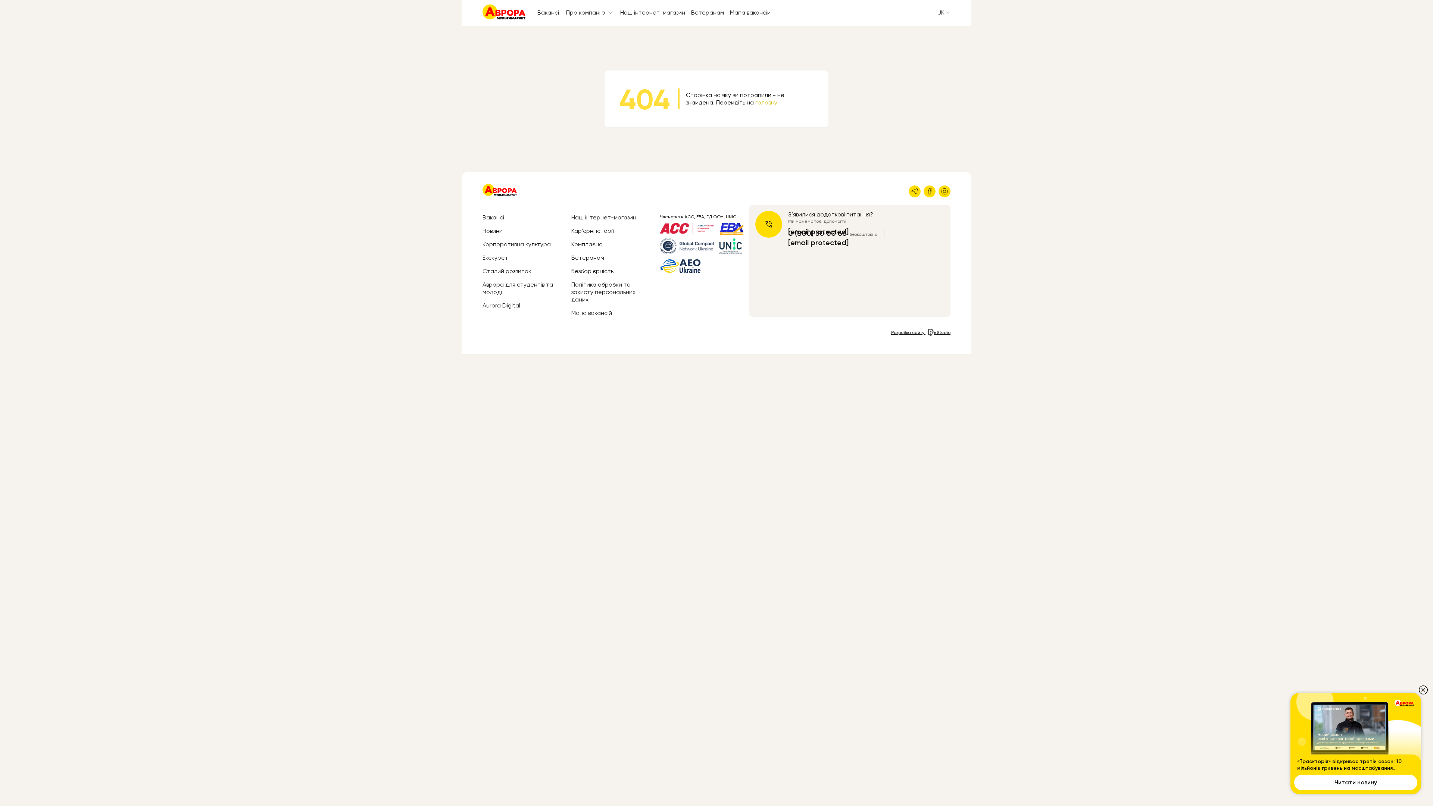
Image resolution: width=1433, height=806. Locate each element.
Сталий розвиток (507, 271)
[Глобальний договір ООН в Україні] (687, 246)
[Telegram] (915, 191)
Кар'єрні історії (592, 230)
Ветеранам (707, 12)
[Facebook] (930, 191)
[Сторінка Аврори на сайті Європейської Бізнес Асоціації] (731, 229)
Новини (493, 230)
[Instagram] (944, 191)
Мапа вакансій (750, 12)
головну (766, 102)
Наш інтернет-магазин (652, 12)
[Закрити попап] (1423, 689)
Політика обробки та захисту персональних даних (603, 292)
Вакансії (548, 12)
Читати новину (1355, 782)
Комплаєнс (586, 244)
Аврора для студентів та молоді (518, 288)
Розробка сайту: (920, 332)
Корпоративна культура (517, 244)
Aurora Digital (501, 305)
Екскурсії (495, 257)
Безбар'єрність (592, 271)
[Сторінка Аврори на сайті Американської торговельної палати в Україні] (687, 228)
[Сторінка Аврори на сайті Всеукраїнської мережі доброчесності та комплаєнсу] (730, 246)
